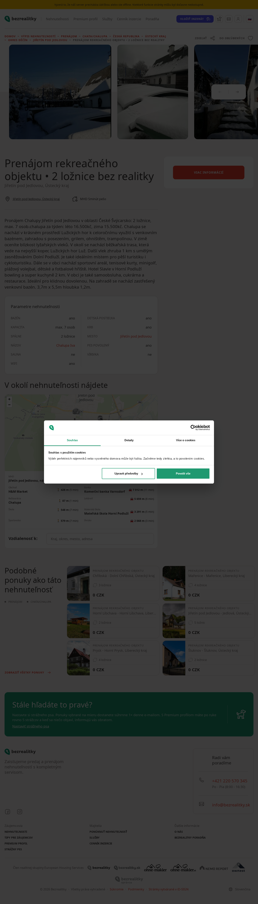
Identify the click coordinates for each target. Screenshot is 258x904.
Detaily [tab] (129, 440)
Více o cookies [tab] (185, 440)
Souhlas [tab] (72, 440)
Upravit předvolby (126, 473)
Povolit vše (183, 473)
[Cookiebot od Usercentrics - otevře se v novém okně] (193, 428)
